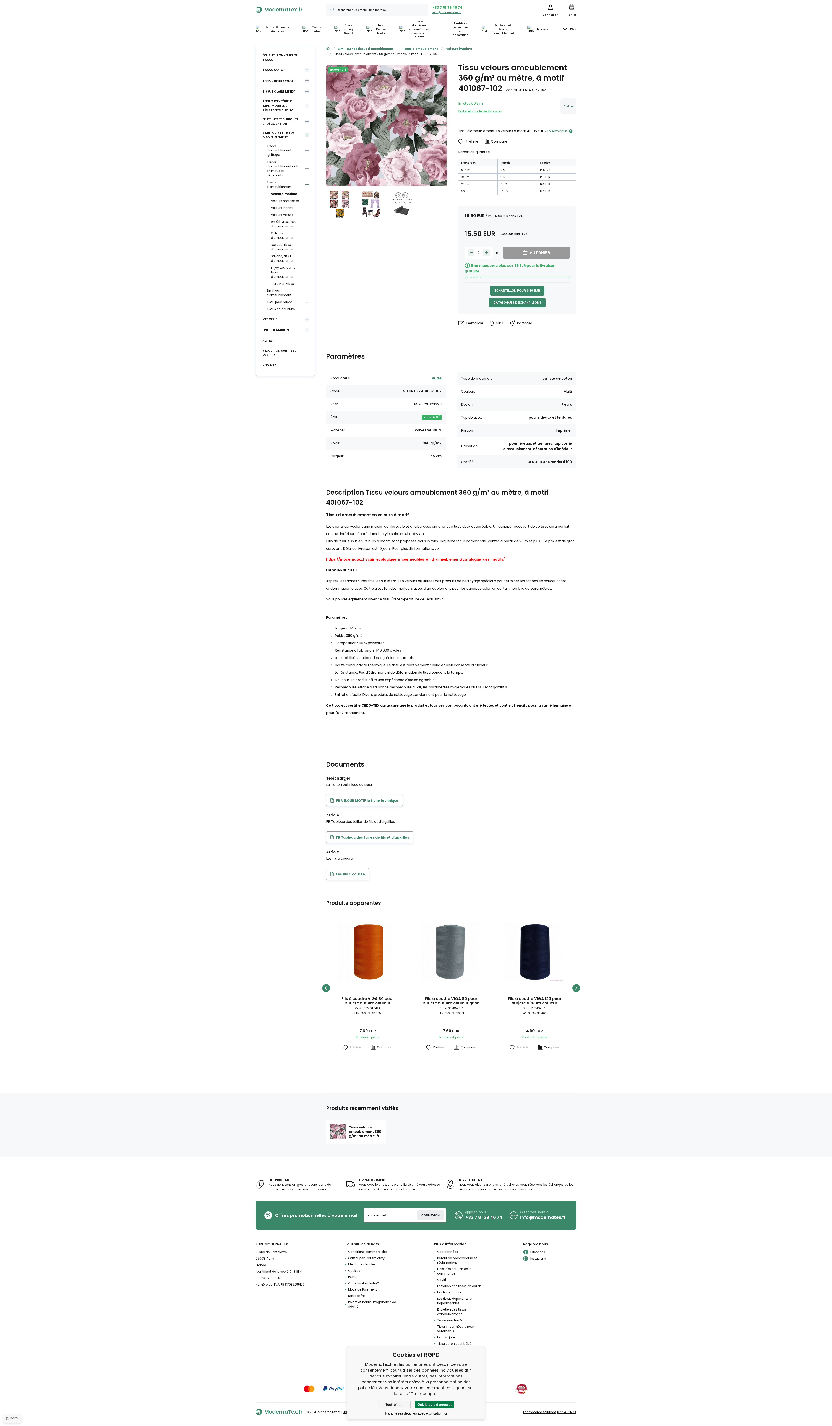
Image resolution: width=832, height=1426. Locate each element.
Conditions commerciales (367, 1252)
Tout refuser (394, 1404)
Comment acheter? (363, 1283)
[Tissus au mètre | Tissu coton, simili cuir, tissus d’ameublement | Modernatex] (328, 48)
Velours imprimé (459, 49)
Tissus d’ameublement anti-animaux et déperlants (283, 168)
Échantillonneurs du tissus (280, 57)
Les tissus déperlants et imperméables (455, 1300)
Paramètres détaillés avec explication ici (416, 1413)
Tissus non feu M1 (450, 1320)
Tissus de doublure (281, 309)
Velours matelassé (285, 201)
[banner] (285, 9)
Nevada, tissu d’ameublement (283, 246)
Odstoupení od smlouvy (366, 1258)
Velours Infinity (282, 208)
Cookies (354, 1270)
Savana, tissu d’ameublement (283, 258)
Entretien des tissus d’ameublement (451, 1311)
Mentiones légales (361, 1264)
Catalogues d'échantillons (517, 302)
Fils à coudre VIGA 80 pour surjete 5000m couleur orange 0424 (367, 1001)
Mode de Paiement (362, 1289)
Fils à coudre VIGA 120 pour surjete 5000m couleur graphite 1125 (534, 1001)
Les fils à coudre (449, 1292)
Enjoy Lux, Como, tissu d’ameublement (283, 272)
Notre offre (356, 1296)
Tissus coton (274, 70)
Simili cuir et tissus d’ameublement (365, 49)
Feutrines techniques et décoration (280, 121)
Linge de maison (275, 330)
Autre (568, 106)
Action (268, 341)
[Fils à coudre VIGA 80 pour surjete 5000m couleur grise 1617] (451, 952)
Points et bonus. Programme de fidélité (372, 1304)
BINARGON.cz (566, 1412)
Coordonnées (447, 1252)
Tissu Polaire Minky (278, 91)
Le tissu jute (446, 1337)
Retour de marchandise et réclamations (457, 1260)
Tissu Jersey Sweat (278, 80)
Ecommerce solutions (539, 1412)
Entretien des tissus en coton (459, 1286)
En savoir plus (557, 131)
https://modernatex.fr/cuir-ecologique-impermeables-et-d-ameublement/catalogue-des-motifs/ (415, 559)
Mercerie (269, 319)
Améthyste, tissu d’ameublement (283, 224)
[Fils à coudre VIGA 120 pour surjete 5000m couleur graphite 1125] (534, 952)
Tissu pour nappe (280, 302)
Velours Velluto (282, 215)
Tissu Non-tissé (282, 283)
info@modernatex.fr (446, 12)
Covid (441, 1280)
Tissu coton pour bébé (454, 1343)
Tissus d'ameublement (420, 49)
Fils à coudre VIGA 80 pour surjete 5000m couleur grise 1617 (451, 1001)
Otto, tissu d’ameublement (283, 235)
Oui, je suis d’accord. (434, 1404)
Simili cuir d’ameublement (279, 292)
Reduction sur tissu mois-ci (279, 352)
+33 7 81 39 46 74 (447, 7)
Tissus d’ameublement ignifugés (279, 150)
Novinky (269, 365)
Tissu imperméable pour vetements (455, 1328)
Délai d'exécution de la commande (454, 1271)
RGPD (352, 1277)
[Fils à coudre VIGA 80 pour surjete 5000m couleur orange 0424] (368, 952)
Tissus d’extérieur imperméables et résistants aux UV (277, 105)
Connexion (430, 1215)
